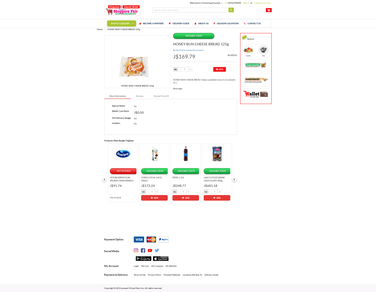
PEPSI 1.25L (178, 177)
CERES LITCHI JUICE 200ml (151, 179)
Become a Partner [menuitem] (153, 23)
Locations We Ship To (192, 275)
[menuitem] (121, 23)
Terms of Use (140, 275)
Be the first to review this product (188, 50)
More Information (117, 96)
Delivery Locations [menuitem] (228, 23)
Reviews (139, 96)
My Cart (145, 266)
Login (136, 266)
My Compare (157, 266)
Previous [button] (104, 179)
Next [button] (234, 179)
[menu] (188, 23)
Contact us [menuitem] (254, 23)
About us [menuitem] (203, 23)
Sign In (246, 3)
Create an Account (262, 3)
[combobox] (193, 10)
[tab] (117, 96)
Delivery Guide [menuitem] (181, 23)
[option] (123, 173)
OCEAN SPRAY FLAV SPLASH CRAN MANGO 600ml (121, 179)
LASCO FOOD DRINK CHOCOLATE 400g (214, 179)
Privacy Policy (154, 275)
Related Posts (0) (161, 96)
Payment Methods (172, 275)
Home (100, 29)
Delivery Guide (211, 275)
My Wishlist (171, 266)
